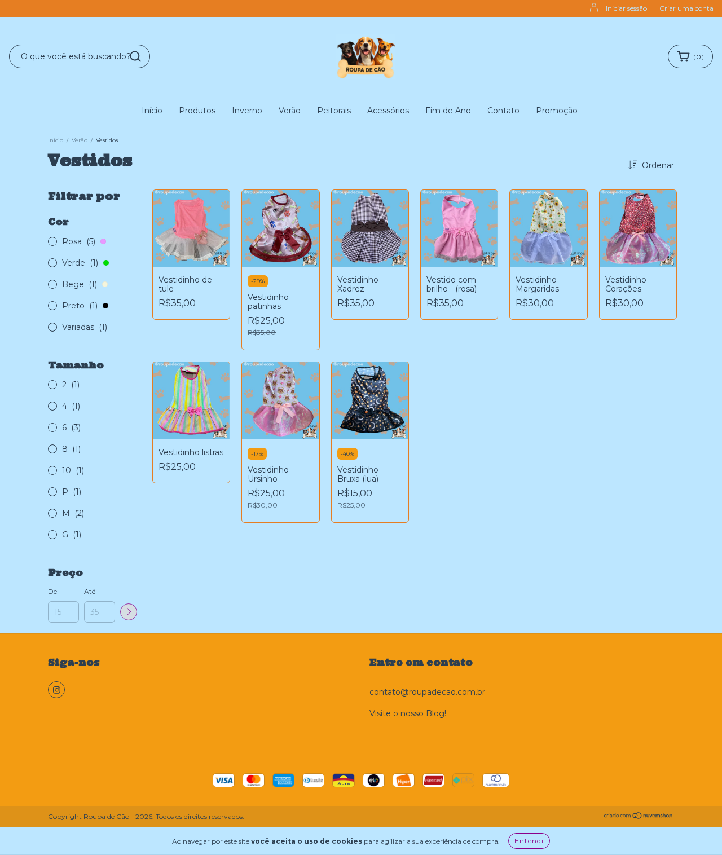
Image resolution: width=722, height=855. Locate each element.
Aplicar (128, 611)
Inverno (247, 110)
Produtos (197, 110)
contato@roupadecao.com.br (427, 692)
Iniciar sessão (626, 8)
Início (152, 110)
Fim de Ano (448, 110)
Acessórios (388, 110)
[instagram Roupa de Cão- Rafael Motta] (56, 689)
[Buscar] (135, 56)
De (52, 591)
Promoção (557, 110)
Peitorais (334, 110)
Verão (290, 110)
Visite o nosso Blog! (407, 713)
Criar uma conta (686, 8)
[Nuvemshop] (639, 817)
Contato (503, 110)
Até (89, 591)
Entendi (529, 840)
